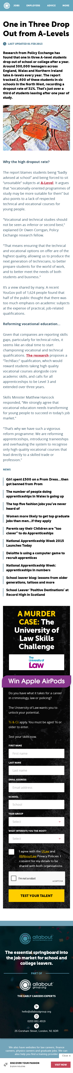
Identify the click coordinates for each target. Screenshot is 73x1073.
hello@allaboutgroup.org (36, 1011)
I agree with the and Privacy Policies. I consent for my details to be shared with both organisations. (41, 859)
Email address (17, 779)
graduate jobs (49, 1050)
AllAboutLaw (27, 856)
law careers (47, 1047)
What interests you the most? (27, 831)
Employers (33, 5)
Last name (15, 762)
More (66, 5)
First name (15, 745)
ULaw (45, 851)
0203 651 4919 (36, 1021)
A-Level (47, 183)
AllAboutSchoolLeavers (7, 6)
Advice (51, 5)
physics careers (25, 1050)
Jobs (16, 5)
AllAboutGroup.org (36, 985)
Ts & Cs (14, 722)
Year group (16, 814)
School (13, 797)
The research (37, 355)
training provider (48, 1054)
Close (65, 1055)
